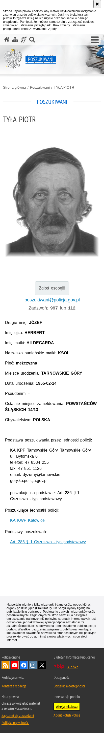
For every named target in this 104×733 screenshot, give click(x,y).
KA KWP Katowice (27, 520)
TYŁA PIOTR (64, 87)
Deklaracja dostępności (69, 685)
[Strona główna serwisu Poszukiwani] (7, 39)
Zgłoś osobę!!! (52, 288)
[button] (95, 40)
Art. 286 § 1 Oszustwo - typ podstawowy (48, 542)
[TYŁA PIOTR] (52, 198)
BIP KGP (72, 666)
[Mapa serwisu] (15, 39)
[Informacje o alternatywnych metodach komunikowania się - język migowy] (24, 39)
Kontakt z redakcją (14, 685)
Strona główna (14, 87)
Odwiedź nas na (15, 665)
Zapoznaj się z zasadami (18, 715)
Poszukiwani (40, 87)
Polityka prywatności (15, 722)
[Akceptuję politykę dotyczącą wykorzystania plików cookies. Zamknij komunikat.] (97, 4)
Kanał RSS (6, 665)
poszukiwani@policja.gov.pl (52, 299)
